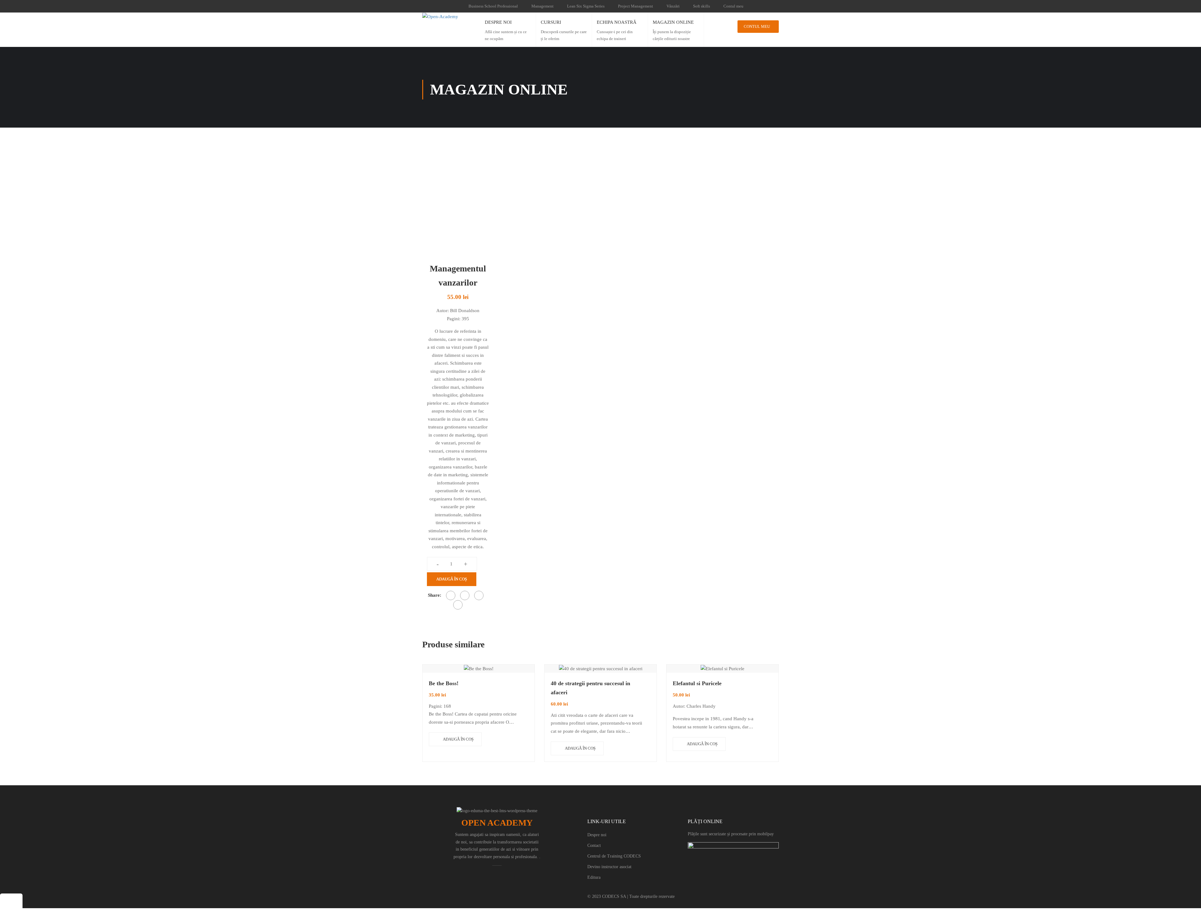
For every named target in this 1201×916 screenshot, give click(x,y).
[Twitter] (464, 595)
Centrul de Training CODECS (614, 856)
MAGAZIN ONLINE (673, 22)
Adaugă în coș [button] (458, 739)
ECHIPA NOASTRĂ (616, 22)
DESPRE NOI (498, 22)
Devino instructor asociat (609, 866)
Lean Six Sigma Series (586, 6)
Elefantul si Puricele (697, 683)
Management (542, 6)
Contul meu (733, 6)
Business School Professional (493, 6)
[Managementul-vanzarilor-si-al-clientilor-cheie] (456, 198)
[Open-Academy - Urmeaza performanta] (448, 17)
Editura (593, 877)
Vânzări (673, 6)
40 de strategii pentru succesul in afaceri (590, 688)
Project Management (635, 6)
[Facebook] (450, 595)
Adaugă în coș (451, 579)
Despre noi (596, 834)
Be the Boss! (444, 683)
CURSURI (551, 22)
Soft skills (701, 6)
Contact (594, 845)
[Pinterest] (479, 595)
